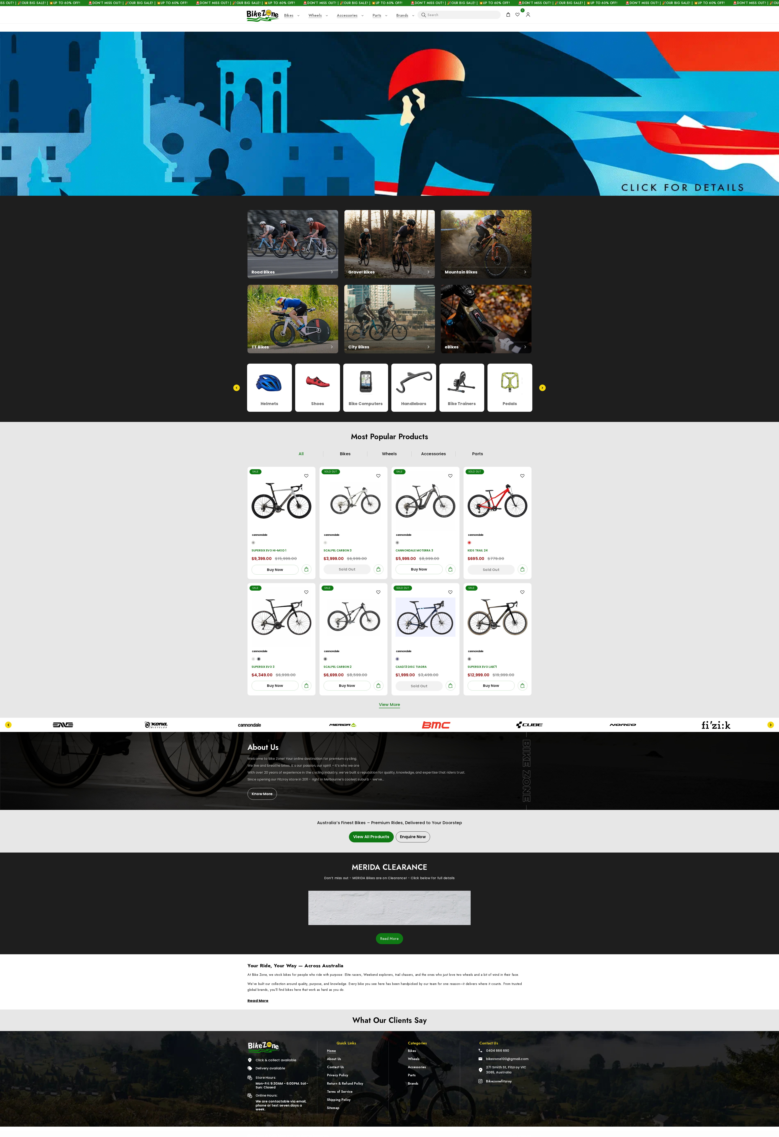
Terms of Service (340, 1091)
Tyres (318, 403)
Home (331, 1051)
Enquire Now (413, 837)
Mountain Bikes (461, 272)
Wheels (315, 15)
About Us (334, 1059)
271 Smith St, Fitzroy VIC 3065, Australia (506, 1070)
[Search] (423, 15)
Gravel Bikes (361, 272)
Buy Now (275, 569)
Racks (413, 403)
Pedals (269, 403)
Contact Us (335, 1067)
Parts (377, 15)
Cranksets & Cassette (510, 407)
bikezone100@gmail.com (507, 1059)
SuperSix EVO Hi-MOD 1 (269, 550)
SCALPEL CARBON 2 (338, 667)
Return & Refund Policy (345, 1083)
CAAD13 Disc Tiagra (411, 667)
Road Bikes (263, 272)
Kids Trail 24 (478, 550)
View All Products (371, 837)
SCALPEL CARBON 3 (338, 550)
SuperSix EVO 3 (263, 667)
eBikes (451, 347)
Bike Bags (462, 403)
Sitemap (333, 1108)
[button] (288, 15)
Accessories (347, 15)
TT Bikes (260, 347)
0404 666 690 (497, 1050)
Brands (402, 15)
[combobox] (459, 15)
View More (389, 704)
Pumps (365, 403)
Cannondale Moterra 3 (414, 550)
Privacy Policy (337, 1075)
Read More (389, 938)
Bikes (288, 15)
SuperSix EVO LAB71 (482, 667)
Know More (262, 793)
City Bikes (358, 347)
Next (542, 388)
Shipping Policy (339, 1099)
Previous (236, 388)
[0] (517, 15)
